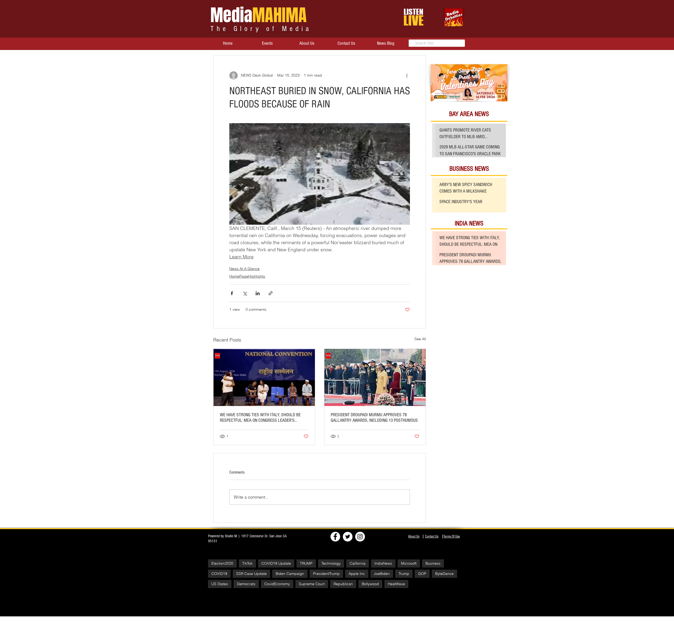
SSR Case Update (251, 573)
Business (432, 563)
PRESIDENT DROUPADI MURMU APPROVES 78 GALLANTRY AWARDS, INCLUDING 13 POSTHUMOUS (374, 417)
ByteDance (444, 573)
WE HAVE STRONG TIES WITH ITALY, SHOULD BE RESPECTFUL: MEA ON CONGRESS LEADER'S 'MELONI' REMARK (260, 417)
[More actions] (407, 75)
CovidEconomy (277, 583)
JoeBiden (382, 573)
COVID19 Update (276, 563)
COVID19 (219, 573)
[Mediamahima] (360, 536)
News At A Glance (244, 268)
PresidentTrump (326, 573)
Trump (404, 573)
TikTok (247, 563)
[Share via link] (270, 293)
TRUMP (306, 563)
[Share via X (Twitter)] (244, 293)
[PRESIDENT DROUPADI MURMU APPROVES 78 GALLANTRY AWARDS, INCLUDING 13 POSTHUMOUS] (375, 377)
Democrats (246, 583)
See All (420, 339)
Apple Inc (357, 573)
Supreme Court (312, 583)
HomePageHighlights (247, 276)
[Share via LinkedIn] (257, 293)
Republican (343, 583)
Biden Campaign (290, 573)
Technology (331, 563)
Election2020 (222, 563)
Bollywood (370, 583)
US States (219, 583)
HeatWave (396, 583)
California (357, 563)
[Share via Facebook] (231, 293)
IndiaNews (383, 563)
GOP (422, 573)
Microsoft (409, 563)
